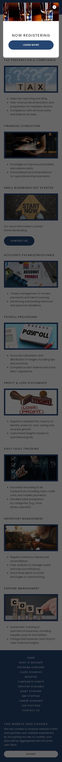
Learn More (31, 45)
